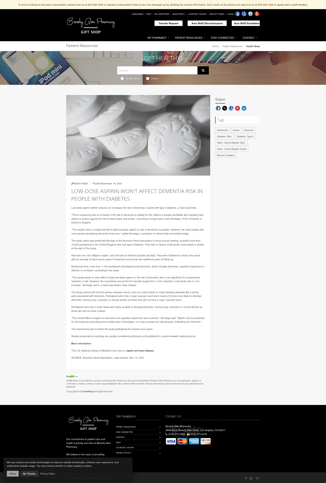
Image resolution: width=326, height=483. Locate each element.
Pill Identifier (162, 14)
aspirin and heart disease (140, 350)
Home (216, 46)
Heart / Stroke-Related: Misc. (231, 142)
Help (149, 14)
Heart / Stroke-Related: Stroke (232, 148)
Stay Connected (222, 37)
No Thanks (29, 473)
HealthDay (89, 391)
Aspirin (236, 130)
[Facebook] (237, 13)
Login (230, 14)
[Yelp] (257, 13)
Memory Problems (226, 155)
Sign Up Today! (216, 14)
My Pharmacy (157, 37)
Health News (132, 78)
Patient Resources (188, 37)
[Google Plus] (251, 478)
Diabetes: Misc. (224, 136)
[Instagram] (250, 13)
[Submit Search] (203, 70)
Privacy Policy (123, 452)
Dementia (248, 130)
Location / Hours (197, 14)
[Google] (244, 13)
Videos (155, 78)
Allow (13, 473)
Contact (249, 37)
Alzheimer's (222, 130)
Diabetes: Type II (245, 136)
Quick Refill (178, 14)
